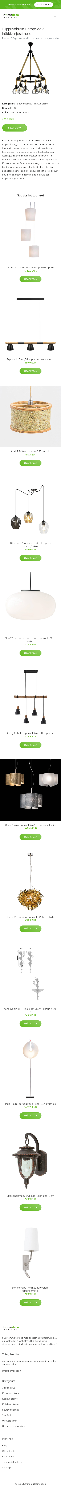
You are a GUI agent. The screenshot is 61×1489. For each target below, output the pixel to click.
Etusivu (5, 38)
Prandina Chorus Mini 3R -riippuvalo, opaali (31, 267)
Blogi (5, 1445)
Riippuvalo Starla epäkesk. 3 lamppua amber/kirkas (30, 545)
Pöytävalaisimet (10, 1409)
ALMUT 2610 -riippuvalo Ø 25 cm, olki (30, 451)
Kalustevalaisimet (11, 1393)
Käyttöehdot (8, 1456)
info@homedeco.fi (11, 1370)
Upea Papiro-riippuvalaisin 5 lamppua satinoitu (30, 825)
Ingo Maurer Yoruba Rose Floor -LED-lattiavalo (30, 1103)
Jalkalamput (8, 1387)
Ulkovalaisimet (9, 1420)
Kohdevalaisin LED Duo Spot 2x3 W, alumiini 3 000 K (30, 1010)
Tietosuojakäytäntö (12, 1462)
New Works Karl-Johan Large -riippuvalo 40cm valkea (30, 640)
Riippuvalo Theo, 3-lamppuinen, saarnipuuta (30, 359)
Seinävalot (7, 1415)
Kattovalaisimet (24, 103)
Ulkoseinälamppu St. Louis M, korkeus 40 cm (30, 1195)
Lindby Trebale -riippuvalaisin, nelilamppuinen (30, 733)
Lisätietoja (14, 127)
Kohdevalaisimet (10, 1404)
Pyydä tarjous (44, 4)
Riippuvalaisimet (41, 103)
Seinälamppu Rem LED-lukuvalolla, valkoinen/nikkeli (30, 1289)
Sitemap (6, 1467)
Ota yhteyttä (8, 1451)
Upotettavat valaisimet (14, 1426)
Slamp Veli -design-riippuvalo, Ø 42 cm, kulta (30, 917)
